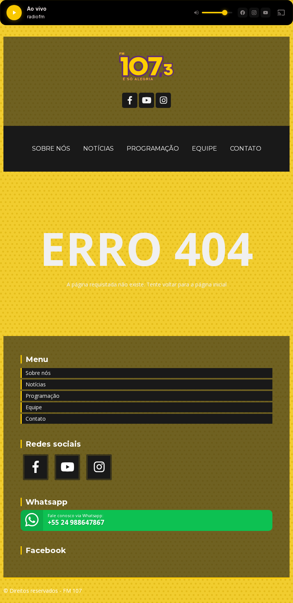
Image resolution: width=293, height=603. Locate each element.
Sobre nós (51, 148)
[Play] (14, 12)
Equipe (204, 148)
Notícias (98, 148)
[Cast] (281, 12)
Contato (245, 148)
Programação (153, 148)
